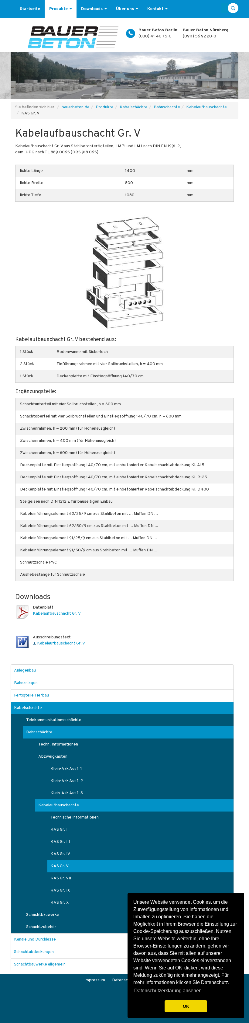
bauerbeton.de (76, 107)
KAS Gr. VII (60, 878)
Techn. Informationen (58, 744)
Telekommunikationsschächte (53, 720)
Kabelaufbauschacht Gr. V (57, 613)
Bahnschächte (167, 107)
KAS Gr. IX (60, 890)
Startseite (30, 9)
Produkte (59, 9)
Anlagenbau (25, 670)
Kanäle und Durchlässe (35, 939)
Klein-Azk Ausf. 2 (66, 781)
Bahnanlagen (26, 683)
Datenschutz (124, 980)
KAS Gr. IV (60, 854)
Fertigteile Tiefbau (31, 695)
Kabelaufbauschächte (206, 107)
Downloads (92, 9)
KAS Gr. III (60, 841)
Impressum (94, 980)
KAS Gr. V (59, 866)
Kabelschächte (134, 107)
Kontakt (156, 9)
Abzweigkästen (52, 756)
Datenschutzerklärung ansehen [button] (168, 990)
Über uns (125, 9)
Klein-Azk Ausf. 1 (66, 768)
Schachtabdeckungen (34, 952)
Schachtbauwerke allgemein (40, 964)
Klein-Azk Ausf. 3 (66, 793)
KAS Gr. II (59, 829)
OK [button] (186, 1006)
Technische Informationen (74, 817)
